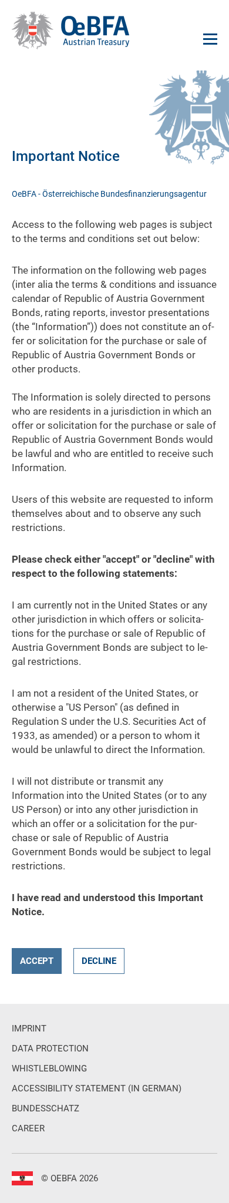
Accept (36, 961)
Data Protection (50, 1048)
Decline (99, 961)
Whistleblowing (49, 1068)
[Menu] (210, 39)
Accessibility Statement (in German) (96, 1088)
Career (28, 1128)
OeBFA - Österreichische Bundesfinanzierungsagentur (109, 194)
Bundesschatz (45, 1108)
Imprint (29, 1028)
